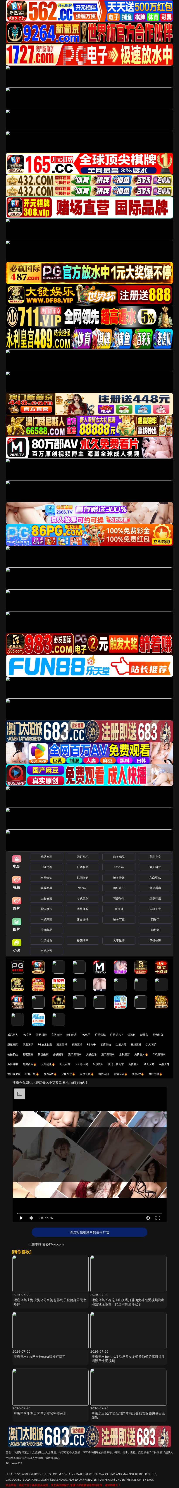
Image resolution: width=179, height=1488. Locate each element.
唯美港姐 (119, 878)
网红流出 (119, 888)
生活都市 (46, 940)
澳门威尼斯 (14, 1074)
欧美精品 (119, 857)
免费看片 (133, 1064)
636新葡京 (159, 1054)
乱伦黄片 (151, 1044)
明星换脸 (82, 909)
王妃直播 (136, 1044)
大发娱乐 (91, 1054)
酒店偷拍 (105, 1044)
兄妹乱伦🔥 (68, 1074)
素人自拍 (155, 867)
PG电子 (86, 1035)
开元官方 (65, 1064)
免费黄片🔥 (30, 1064)
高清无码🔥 (120, 1074)
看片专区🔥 (87, 1074)
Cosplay (119, 867)
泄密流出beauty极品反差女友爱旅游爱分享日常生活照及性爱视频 (128, 1358)
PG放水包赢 (45, 1044)
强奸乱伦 (82, 857)
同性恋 (155, 930)
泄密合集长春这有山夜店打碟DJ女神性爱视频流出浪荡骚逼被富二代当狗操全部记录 (128, 1302)
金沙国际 (98, 1064)
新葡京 (144, 1035)
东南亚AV (155, 878)
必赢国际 (12, 1044)
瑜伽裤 (119, 909)
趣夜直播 (28, 1054)
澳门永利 (71, 1035)
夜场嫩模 (43, 1054)
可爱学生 (119, 899)
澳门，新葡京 (116, 1064)
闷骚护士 (155, 909)
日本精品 (82, 867)
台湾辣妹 (46, 878)
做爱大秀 (149, 1064)
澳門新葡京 (108, 1054)
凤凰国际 (28, 1044)
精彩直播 (77, 1044)
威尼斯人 (12, 1035)
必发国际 (58, 1054)
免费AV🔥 (138, 1074)
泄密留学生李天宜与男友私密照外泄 (40, 1413)
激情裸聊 (12, 1064)
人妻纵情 (119, 940)
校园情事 (82, 940)
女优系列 (82, 899)
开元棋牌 (41, 1035)
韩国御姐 (82, 878)
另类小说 (46, 951)
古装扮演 (46, 899)
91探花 (82, 888)
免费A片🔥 (50, 1074)
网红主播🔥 (156, 1074)
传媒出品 (46, 930)
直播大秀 (164, 1064)
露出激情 (82, 919)
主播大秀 (121, 1044)
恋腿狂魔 (155, 899)
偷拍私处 (12, 1054)
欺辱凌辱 (46, 888)
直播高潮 (62, 1044)
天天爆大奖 (81, 1064)
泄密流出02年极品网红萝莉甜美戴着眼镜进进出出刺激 (128, 1415)
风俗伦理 (155, 940)
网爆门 (155, 919)
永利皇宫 (124, 1054)
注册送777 (116, 1035)
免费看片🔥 (141, 1054)
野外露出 (155, 888)
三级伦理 (46, 867)
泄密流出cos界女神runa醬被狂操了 (40, 1356)
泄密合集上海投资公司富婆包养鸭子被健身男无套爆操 (50, 1302)
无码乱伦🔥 (48, 1064)
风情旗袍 (46, 909)
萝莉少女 (155, 857)
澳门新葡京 (74, 1054)
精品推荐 (46, 857)
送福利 (131, 1035)
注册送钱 (100, 1035)
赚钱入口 (103, 1074)
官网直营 (56, 1035)
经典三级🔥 (32, 1074)
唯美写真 (119, 919)
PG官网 (27, 1035)
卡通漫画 (46, 919)
